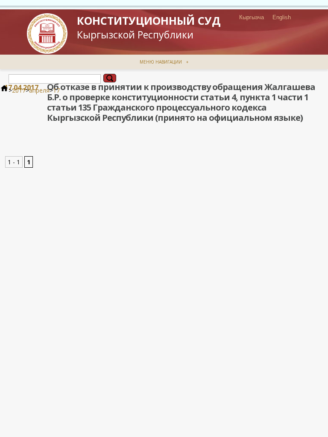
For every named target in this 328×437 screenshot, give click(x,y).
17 (56, 90)
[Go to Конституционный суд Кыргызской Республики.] (4, 90)
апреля (39, 90)
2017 (19, 90)
